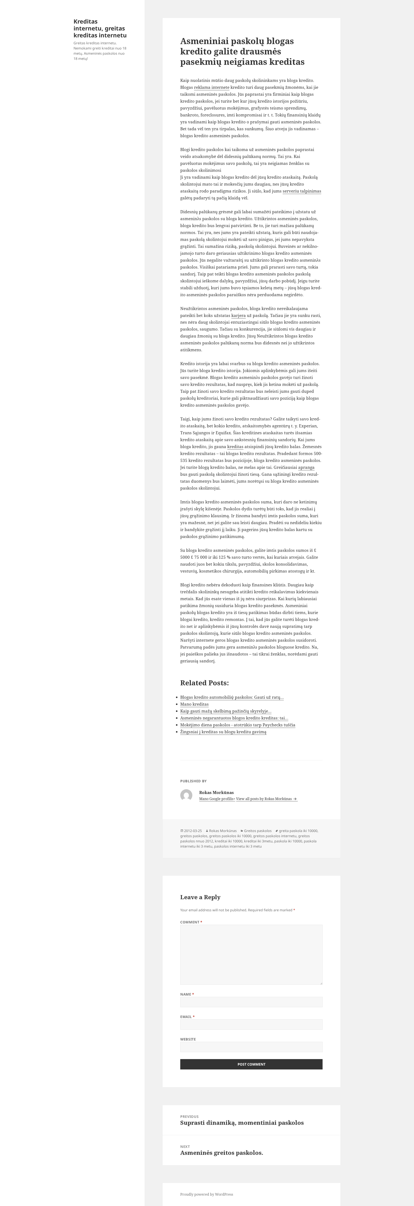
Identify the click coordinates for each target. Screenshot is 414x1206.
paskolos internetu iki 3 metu (238, 846)
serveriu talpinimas (302, 191)
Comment (191, 922)
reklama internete (211, 87)
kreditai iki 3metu (258, 841)
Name (187, 994)
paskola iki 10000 (288, 841)
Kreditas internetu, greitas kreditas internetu (100, 28)
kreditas (235, 446)
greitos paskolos (193, 836)
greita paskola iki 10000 (298, 830)
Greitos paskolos (258, 830)
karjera (238, 315)
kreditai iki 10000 (228, 841)
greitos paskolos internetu (274, 836)
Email (187, 1016)
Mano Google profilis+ (217, 798)
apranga (306, 467)
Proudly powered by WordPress (206, 1194)
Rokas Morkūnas (223, 830)
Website (188, 1039)
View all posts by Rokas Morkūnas (264, 798)
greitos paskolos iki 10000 (230, 836)
